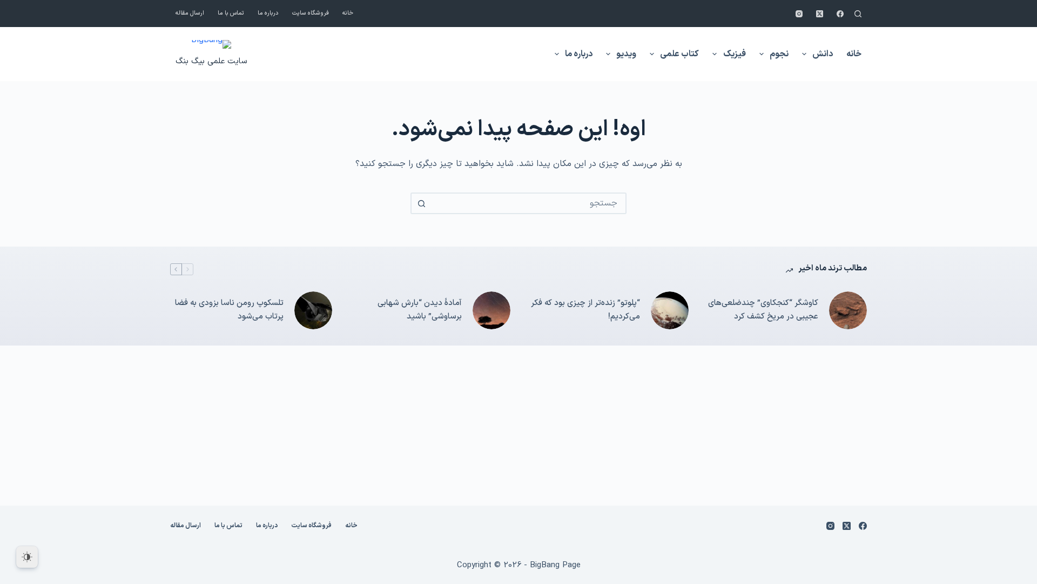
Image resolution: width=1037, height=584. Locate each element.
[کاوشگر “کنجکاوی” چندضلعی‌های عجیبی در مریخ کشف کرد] (848, 310)
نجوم (779, 54)
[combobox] (528, 203)
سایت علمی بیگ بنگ (211, 61)
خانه (347, 13)
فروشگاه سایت (310, 13)
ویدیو (626, 54)
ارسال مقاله (190, 13)
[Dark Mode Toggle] (27, 557)
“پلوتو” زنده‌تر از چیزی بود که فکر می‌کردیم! (585, 310)
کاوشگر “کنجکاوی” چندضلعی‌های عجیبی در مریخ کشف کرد (763, 310)
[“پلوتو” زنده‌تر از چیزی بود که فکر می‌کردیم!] (670, 310)
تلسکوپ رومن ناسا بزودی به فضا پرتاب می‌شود (229, 310)
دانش (822, 54)
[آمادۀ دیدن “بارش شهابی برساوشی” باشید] (491, 310)
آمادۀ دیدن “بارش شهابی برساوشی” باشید (420, 310)
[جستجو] (857, 13)
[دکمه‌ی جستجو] (421, 203)
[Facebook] (840, 13)
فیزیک (734, 54)
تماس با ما (231, 13)
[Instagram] (799, 13)
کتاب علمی (679, 54)
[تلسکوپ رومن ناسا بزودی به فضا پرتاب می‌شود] (313, 310)
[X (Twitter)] (819, 13)
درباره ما (268, 13)
